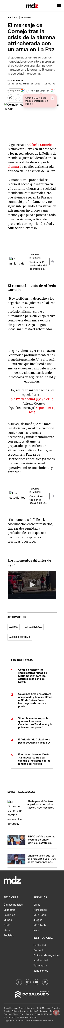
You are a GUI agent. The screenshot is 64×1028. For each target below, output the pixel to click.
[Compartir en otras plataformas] (18, 97)
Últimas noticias (13, 904)
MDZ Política (15, 80)
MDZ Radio (40, 915)
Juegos (37, 920)
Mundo (8, 920)
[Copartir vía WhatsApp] (11, 97)
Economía (9, 909)
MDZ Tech (39, 925)
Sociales (9, 935)
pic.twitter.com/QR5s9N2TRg (32, 399)
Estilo (7, 925)
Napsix (37, 930)
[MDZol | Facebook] (19, 982)
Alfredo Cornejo (40, 145)
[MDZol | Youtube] (36, 982)
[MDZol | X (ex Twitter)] (45, 982)
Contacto (38, 950)
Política (12, 18)
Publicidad (39, 945)
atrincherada (33, 627)
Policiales (9, 915)
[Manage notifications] (56, 1012)
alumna (13, 167)
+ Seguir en (14, 91)
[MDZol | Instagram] (27, 982)
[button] (59, 5)
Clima (36, 904)
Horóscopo (40, 909)
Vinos (7, 930)
